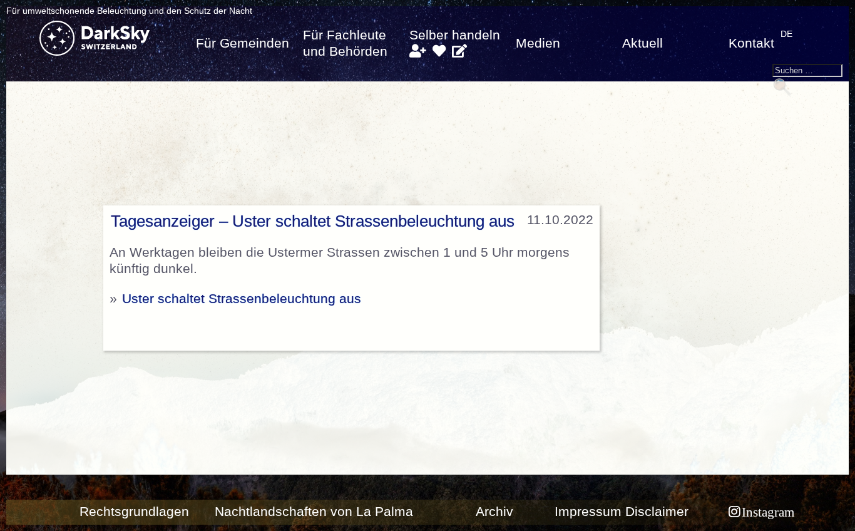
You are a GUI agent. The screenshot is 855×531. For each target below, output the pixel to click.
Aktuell (642, 43)
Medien (538, 43)
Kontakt (751, 43)
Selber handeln (454, 35)
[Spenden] (439, 51)
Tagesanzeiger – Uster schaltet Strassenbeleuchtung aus (313, 221)
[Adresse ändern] (459, 51)
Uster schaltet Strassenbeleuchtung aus (241, 298)
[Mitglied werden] (417, 51)
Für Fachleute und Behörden (345, 43)
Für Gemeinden (242, 43)
